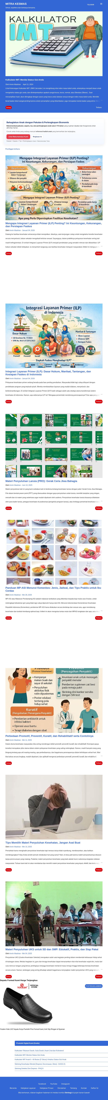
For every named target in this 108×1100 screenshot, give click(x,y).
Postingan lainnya (94, 986)
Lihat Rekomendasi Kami (18, 137)
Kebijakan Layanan (28, 1088)
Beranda (13, 1088)
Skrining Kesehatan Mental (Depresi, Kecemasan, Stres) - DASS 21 (40, 1064)
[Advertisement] (54, 280)
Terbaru (99, 107)
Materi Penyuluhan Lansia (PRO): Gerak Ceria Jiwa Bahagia (41, 481)
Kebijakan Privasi (46, 1088)
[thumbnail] (54, 187)
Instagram (65, 1084)
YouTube (53, 1084)
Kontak (84, 1088)
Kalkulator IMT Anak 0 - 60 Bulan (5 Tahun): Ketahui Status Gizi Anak (40, 1059)
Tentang (73, 1088)
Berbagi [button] (8, 107)
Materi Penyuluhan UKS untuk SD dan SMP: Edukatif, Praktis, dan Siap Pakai (51, 949)
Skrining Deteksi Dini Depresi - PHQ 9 (29, 1068)
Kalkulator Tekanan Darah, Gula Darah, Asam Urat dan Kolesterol (39, 1051)
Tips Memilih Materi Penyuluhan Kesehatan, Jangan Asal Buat (42, 842)
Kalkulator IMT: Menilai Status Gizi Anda (24, 80)
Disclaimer (62, 1088)
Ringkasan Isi (37, 136)
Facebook (42, 1084)
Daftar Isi (94, 1088)
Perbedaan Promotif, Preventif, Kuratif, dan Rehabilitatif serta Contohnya (49, 736)
